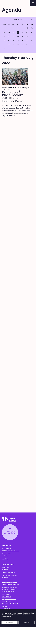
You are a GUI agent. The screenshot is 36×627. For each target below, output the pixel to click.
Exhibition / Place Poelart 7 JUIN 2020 (12, 95)
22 (27, 40)
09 (31, 32)
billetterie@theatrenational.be (10, 550)
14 (22, 36)
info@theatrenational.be (9, 599)
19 (13, 40)
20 (18, 40)
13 (18, 36)
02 (31, 28)
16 (31, 36)
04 (9, 32)
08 (27, 32)
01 (27, 28)
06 (18, 32)
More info (5, 559)
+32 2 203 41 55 (6, 597)
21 (22, 40)
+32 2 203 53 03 (6, 548)
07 (22, 32)
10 (4, 36)
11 (8, 36)
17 (4, 40)
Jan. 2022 (14, 20)
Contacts (4, 606)
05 (13, 32)
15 (27, 36)
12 (13, 36)
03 (4, 32)
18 (9, 40)
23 (31, 40)
